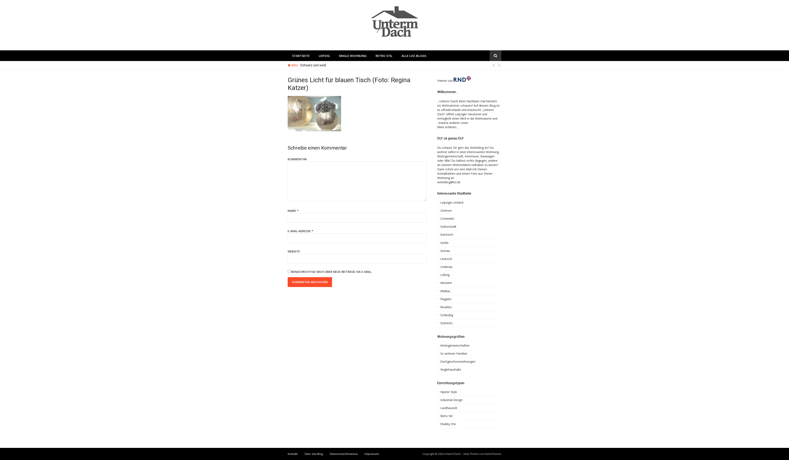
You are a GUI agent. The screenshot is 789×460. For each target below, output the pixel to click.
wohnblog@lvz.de (448, 182)
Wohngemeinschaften (454, 345)
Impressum (372, 454)
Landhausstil (448, 408)
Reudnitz (446, 307)
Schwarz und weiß (313, 65)
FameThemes (492, 454)
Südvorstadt (448, 226)
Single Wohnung (353, 56)
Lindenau (446, 267)
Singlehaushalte (450, 369)
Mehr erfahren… (448, 127)
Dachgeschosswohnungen (457, 361)
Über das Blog (314, 454)
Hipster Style (448, 392)
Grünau (445, 251)
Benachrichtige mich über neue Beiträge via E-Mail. (331, 272)
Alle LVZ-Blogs (413, 56)
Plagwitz (445, 299)
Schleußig (446, 315)
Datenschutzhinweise (344, 454)
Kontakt (293, 454)
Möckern (446, 283)
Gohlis (444, 243)
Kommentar (297, 159)
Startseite (301, 56)
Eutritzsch (446, 234)
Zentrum (446, 210)
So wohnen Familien (453, 353)
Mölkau (445, 291)
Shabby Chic (448, 424)
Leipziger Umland (451, 202)
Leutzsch (446, 259)
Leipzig (324, 56)
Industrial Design (451, 400)
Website (294, 251)
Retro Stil (384, 56)
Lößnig (445, 275)
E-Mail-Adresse (300, 231)
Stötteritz (446, 323)
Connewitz (447, 218)
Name (293, 211)
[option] (400, 65)
